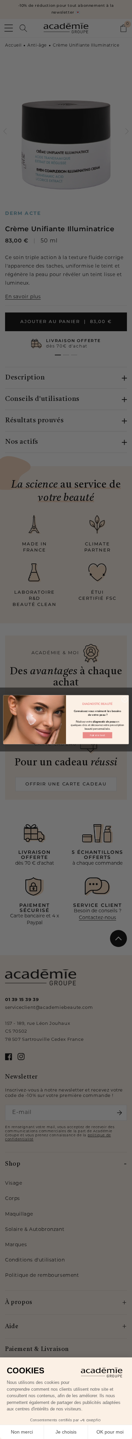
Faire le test (97, 735)
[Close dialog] (125, 699)
